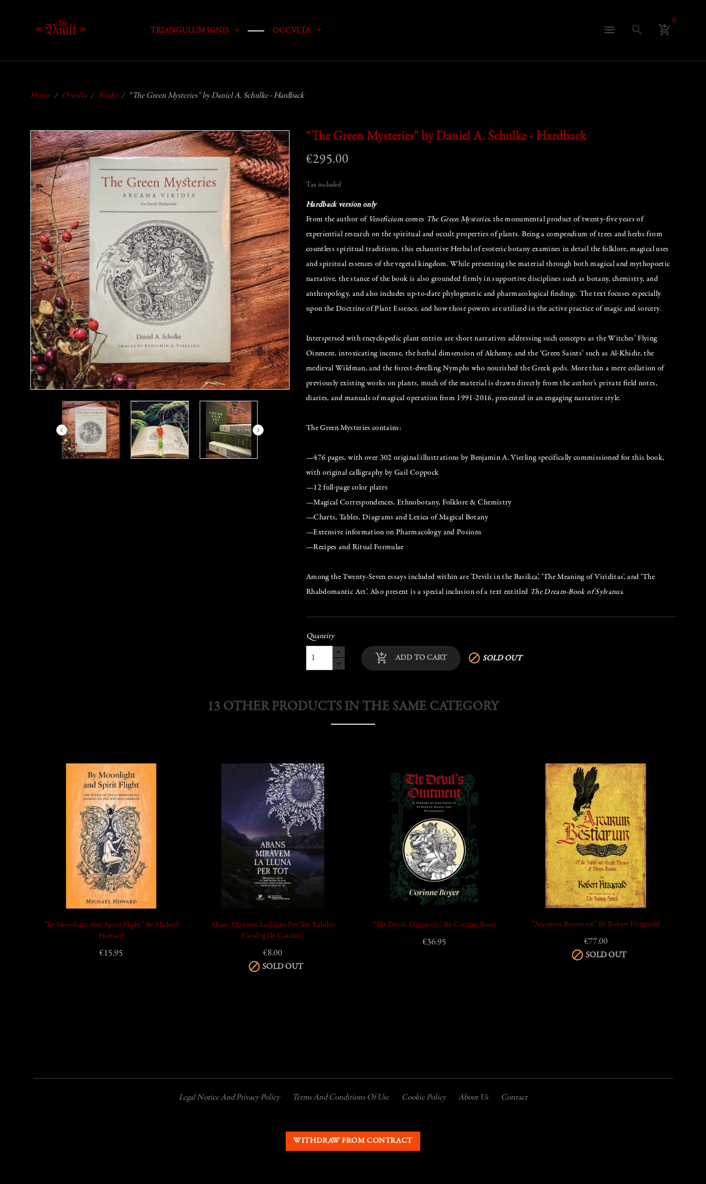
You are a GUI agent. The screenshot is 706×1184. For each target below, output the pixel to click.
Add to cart (411, 658)
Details (59, 862)
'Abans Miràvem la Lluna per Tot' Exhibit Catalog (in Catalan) (272, 930)
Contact (514, 1097)
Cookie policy (424, 1097)
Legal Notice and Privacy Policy (229, 1097)
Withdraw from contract (352, 1141)
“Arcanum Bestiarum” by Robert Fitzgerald (596, 924)
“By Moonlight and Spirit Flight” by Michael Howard (111, 930)
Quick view (59, 834)
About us (473, 1097)
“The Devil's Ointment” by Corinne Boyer (434, 925)
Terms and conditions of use (340, 1097)
